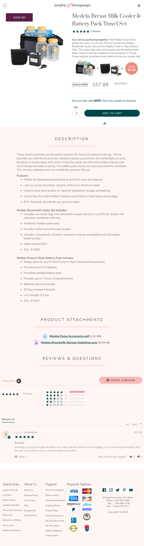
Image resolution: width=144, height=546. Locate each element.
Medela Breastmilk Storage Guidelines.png (69, 342)
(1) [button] (65, 391)
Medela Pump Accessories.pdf (69, 336)
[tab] (8, 420)
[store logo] (72, 5)
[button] (120, 380)
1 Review (95, 31)
